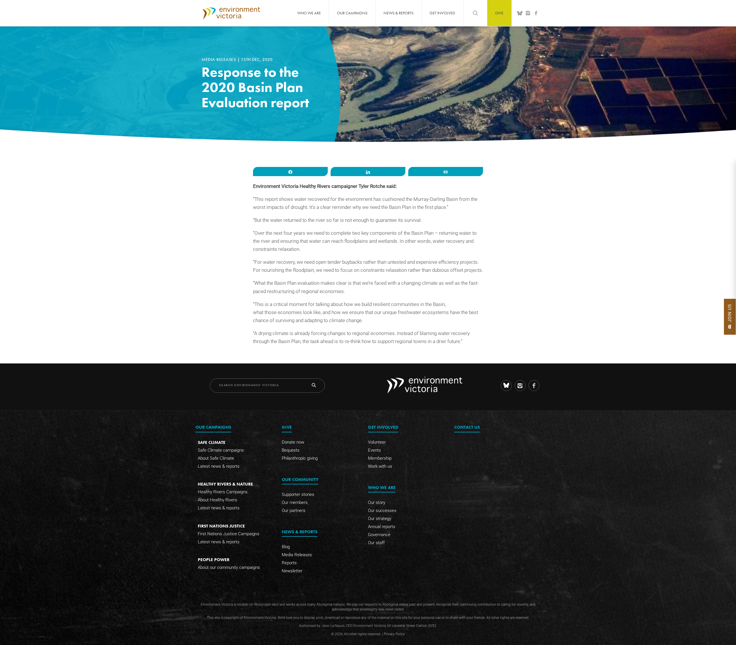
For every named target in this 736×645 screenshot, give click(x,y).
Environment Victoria (231, 13)
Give (499, 13)
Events (374, 450)
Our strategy (379, 518)
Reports (289, 562)
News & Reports (398, 13)
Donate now (293, 442)
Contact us (467, 427)
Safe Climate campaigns (221, 450)
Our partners (293, 510)
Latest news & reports (218, 466)
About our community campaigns (229, 567)
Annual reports (381, 526)
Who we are (309, 13)
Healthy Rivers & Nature (225, 484)
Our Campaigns (352, 13)
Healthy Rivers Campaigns (223, 491)
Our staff (376, 542)
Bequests (291, 450)
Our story (376, 502)
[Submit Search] (314, 385)
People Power (213, 559)
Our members (295, 502)
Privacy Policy (394, 634)
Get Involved (442, 13)
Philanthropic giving (300, 458)
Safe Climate (211, 442)
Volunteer (377, 442)
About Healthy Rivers (217, 499)
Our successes (382, 510)
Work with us (380, 466)
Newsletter (292, 570)
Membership (380, 458)
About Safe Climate (216, 458)
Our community (300, 479)
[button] (730, 317)
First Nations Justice (221, 526)
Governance (379, 534)
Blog (286, 546)
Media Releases (219, 59)
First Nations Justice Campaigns (228, 533)
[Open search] (475, 13)
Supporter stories (298, 494)
